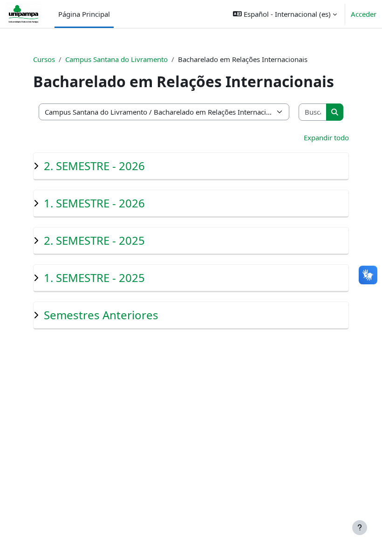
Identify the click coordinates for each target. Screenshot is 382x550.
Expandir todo (326, 137)
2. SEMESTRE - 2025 (94, 240)
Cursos (44, 59)
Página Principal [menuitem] (84, 14)
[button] (285, 14)
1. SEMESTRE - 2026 (94, 203)
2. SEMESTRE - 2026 (94, 165)
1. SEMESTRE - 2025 (94, 277)
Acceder (363, 14)
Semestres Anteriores (101, 315)
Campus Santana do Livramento (116, 59)
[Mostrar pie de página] (359, 527)
